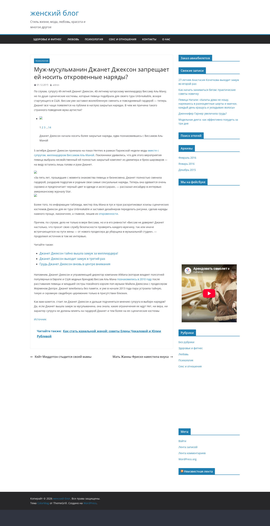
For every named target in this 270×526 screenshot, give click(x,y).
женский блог (54, 13)
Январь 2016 (187, 163)
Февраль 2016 (187, 157)
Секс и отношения (122, 39)
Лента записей (188, 447)
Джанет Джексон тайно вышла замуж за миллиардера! (78, 253)
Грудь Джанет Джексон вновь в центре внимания (74, 264)
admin (56, 84)
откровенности (108, 213)
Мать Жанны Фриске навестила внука (141, 357)
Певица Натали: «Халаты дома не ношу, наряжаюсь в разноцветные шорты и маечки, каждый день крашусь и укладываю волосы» (208, 103)
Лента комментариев (192, 453)
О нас (166, 39)
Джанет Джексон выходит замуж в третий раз (72, 259)
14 (49, 127)
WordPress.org (188, 459)
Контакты (149, 39)
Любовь (73, 39)
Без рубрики (186, 342)
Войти (182, 441)
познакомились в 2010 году (134, 279)
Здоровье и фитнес (47, 39)
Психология (94, 39)
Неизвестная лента (198, 471)
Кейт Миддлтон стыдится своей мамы (63, 357)
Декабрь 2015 (187, 170)
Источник (40, 319)
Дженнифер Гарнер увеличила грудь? (203, 113)
